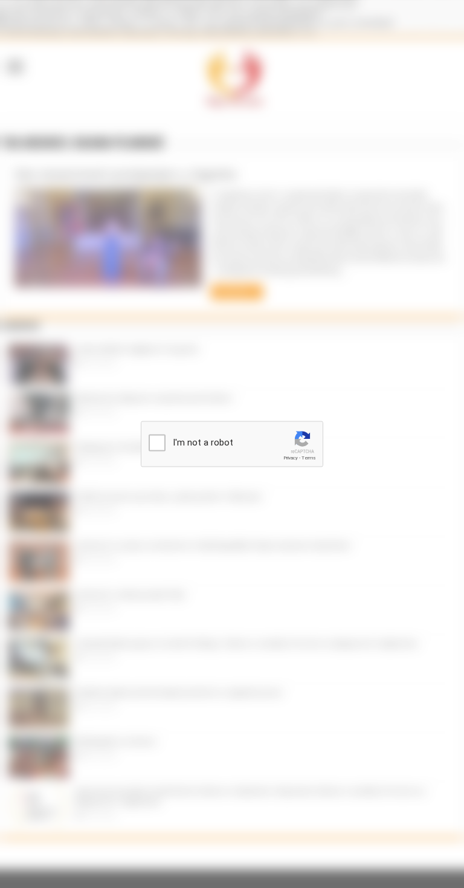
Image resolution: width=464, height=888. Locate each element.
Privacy (290, 458)
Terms (308, 458)
